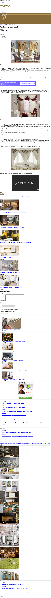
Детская (4, 16)
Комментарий (2, 300)
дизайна (14, 443)
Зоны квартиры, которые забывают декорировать (11, 287)
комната (26, 443)
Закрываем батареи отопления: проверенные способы (11, 329)
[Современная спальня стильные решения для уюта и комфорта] (7, 359)
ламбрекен (2, 193)
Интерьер (4, 20)
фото (50, 443)
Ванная (3, 19)
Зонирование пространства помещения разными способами (13, 212)
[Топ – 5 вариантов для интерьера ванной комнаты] (9, 456)
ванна (2, 443)
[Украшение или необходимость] (9, 568)
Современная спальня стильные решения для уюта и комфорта (12, 360)
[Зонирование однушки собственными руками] (9, 270)
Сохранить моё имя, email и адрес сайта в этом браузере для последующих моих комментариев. (17, 307)
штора (3, 444)
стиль (47, 443)
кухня (31, 443)
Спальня (4, 17)
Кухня (3, 18)
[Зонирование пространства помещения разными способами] (9, 210)
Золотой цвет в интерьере (5, 257)
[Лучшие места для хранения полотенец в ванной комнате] (9, 501)
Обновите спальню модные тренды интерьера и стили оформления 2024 (14, 351)
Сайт (1, 305)
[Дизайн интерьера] (5, 9)
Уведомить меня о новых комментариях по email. (9, 309)
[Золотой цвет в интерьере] (9, 255)
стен (45, 443)
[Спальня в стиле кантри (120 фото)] (9, 557)
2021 (0, 443)
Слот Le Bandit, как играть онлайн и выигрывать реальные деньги (13, 341)
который (29, 443)
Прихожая (4, 14)
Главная (1, 24)
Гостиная (4, 15)
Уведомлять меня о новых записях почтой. (8, 311)
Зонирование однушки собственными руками (10, 272)
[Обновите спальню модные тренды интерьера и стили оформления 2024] (7, 350)
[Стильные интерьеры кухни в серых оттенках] (9, 467)
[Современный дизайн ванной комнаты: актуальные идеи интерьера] (7, 378)
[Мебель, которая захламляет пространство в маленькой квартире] (9, 479)
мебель (34, 443)
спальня (42, 443)
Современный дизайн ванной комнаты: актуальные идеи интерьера (13, 379)
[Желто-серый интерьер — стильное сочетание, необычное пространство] (9, 240)
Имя (1, 302)
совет (40, 443)
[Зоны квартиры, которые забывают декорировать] (9, 285)
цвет (1, 444)
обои (35, 443)
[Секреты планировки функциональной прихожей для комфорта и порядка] (7, 369)
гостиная (8, 443)
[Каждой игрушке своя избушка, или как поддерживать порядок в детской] (9, 490)
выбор (4, 443)
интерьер (18, 443)
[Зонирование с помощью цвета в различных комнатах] (9, 225)
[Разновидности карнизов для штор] (9, 579)
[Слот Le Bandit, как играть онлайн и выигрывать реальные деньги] (7, 340)
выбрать (6, 443)
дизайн (11, 443)
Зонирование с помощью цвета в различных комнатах (12, 227)
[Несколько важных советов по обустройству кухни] (9, 512)
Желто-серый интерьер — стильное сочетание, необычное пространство (15, 242)
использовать (22, 443)
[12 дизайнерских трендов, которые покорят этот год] (9, 546)
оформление (37, 443)
